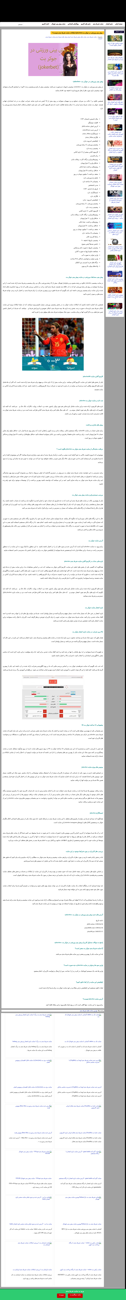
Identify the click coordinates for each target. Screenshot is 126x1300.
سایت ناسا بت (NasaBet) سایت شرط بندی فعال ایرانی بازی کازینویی (80, 1133)
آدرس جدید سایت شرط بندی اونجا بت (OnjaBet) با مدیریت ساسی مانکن (79, 1087)
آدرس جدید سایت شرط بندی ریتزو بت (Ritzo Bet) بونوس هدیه (33, 1133)
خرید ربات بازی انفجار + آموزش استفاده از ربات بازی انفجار (115, 312)
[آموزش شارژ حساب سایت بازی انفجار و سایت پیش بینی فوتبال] (115, 177)
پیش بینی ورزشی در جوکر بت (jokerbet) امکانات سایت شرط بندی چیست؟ (77, 33)
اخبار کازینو (45, 24)
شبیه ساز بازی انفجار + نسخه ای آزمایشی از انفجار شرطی (115, 200)
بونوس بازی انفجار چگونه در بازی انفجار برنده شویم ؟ (115, 296)
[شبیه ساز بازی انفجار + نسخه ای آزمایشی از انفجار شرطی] (115, 193)
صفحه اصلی (118, 24)
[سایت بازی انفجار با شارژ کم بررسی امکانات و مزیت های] (115, 225)
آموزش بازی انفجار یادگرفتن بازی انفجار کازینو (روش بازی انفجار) (115, 264)
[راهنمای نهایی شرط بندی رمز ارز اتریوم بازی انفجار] (115, 52)
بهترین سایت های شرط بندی (88, 1010)
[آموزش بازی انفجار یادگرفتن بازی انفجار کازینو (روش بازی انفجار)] (115, 257)
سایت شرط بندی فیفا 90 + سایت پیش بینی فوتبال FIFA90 (34, 1178)
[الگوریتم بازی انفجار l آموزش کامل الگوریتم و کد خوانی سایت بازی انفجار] (115, 159)
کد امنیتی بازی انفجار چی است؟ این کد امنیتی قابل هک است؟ (115, 73)
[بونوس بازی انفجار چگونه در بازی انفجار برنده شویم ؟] (115, 289)
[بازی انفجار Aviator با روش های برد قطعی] (115, 82)
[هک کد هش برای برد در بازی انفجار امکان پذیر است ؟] (115, 111)
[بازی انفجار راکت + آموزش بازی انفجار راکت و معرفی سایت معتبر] (115, 127)
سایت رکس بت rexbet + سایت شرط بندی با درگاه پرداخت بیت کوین (80, 1269)
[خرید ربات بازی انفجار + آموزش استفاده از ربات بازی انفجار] (115, 305)
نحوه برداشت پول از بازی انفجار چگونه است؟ (115, 44)
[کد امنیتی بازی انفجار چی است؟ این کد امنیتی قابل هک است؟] (115, 66)
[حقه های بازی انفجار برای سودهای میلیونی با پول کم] (115, 96)
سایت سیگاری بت (75, 1295)
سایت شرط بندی (98, 24)
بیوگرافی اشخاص (73, 24)
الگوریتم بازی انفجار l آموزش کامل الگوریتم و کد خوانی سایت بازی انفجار (115, 167)
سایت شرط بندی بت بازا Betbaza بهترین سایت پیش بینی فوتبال (82, 1224)
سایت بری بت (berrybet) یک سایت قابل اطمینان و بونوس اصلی (32, 1087)
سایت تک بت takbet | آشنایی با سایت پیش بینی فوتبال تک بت (83, 1041)
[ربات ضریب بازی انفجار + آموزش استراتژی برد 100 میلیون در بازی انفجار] (115, 143)
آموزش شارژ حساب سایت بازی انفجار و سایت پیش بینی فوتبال (115, 184)
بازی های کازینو (85, 24)
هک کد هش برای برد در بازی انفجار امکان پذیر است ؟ (115, 118)
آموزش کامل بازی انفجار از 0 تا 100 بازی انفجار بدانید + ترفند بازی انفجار (115, 216)
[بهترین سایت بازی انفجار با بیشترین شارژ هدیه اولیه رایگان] (115, 273)
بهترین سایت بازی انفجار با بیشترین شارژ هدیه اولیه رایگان (115, 280)
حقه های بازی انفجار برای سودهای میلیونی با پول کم (115, 103)
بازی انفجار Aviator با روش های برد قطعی (115, 89)
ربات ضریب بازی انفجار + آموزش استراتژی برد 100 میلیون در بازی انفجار (115, 150)
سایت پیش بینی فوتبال (58, 24)
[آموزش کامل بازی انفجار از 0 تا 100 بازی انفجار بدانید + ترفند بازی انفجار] (115, 209)
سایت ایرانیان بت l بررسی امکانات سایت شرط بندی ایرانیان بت (32, 1269)
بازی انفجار (109, 24)
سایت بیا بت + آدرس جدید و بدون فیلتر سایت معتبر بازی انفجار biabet (31, 1224)
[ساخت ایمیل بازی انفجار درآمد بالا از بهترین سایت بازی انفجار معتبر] (115, 241)
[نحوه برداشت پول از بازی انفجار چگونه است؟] (115, 38)
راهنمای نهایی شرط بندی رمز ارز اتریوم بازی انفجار (115, 58)
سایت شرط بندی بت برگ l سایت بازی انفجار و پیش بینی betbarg (32, 1041)
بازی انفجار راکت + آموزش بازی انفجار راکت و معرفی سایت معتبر (115, 134)
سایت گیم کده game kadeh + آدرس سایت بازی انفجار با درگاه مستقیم (80, 1178)
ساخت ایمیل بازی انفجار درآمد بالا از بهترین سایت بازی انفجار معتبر (115, 248)
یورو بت (61, 1295)
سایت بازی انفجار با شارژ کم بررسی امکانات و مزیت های (115, 232)
